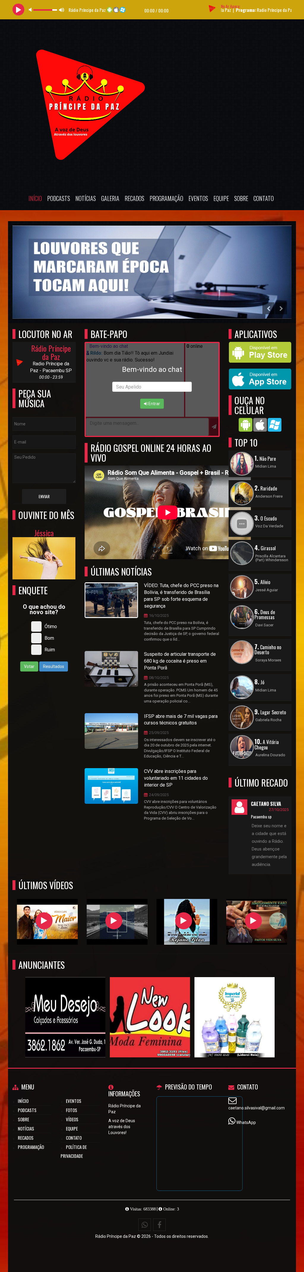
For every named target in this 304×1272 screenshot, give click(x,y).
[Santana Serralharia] (150, 1006)
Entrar (154, 403)
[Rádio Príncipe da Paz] (65, 1006)
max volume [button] (61, 9)
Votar (29, 666)
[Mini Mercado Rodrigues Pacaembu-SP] (234, 1006)
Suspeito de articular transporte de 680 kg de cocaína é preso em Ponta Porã (180, 661)
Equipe (221, 198)
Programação (166, 198)
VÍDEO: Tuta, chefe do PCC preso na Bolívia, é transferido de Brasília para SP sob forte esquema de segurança (181, 596)
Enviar (44, 496)
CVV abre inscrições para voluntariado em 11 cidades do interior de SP (176, 778)
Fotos (71, 1110)
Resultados (53, 666)
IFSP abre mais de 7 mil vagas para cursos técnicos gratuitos (181, 719)
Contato (264, 198)
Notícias (85, 198)
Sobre (241, 198)
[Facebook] (159, 1224)
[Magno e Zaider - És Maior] (44, 920)
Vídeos (72, 1119)
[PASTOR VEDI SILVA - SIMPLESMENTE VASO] (253, 920)
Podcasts (58, 198)
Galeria (110, 198)
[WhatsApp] (144, 1224)
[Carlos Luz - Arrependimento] (113, 920)
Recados (134, 198)
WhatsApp (246, 1122)
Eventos (198, 198)
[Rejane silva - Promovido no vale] (183, 920)
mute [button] (31, 9)
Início (35, 198)
